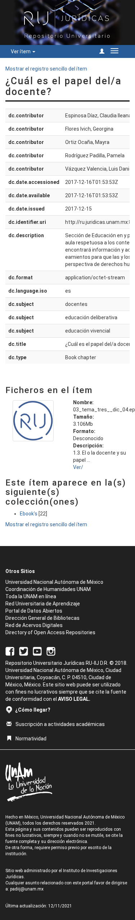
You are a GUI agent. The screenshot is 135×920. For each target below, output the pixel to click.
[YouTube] (37, 651)
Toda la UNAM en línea (30, 596)
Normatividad (30, 738)
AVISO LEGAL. (74, 699)
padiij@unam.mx (27, 889)
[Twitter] (23, 651)
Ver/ (78, 467)
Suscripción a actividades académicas (60, 724)
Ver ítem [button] (21, 51)
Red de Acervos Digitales (34, 625)
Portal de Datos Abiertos (33, 611)
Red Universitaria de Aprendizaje (42, 603)
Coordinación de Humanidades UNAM (48, 589)
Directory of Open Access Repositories (50, 632)
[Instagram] (50, 651)
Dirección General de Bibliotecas (42, 618)
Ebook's (28, 514)
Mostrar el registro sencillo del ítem (46, 69)
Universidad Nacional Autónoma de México (54, 582)
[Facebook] (9, 651)
